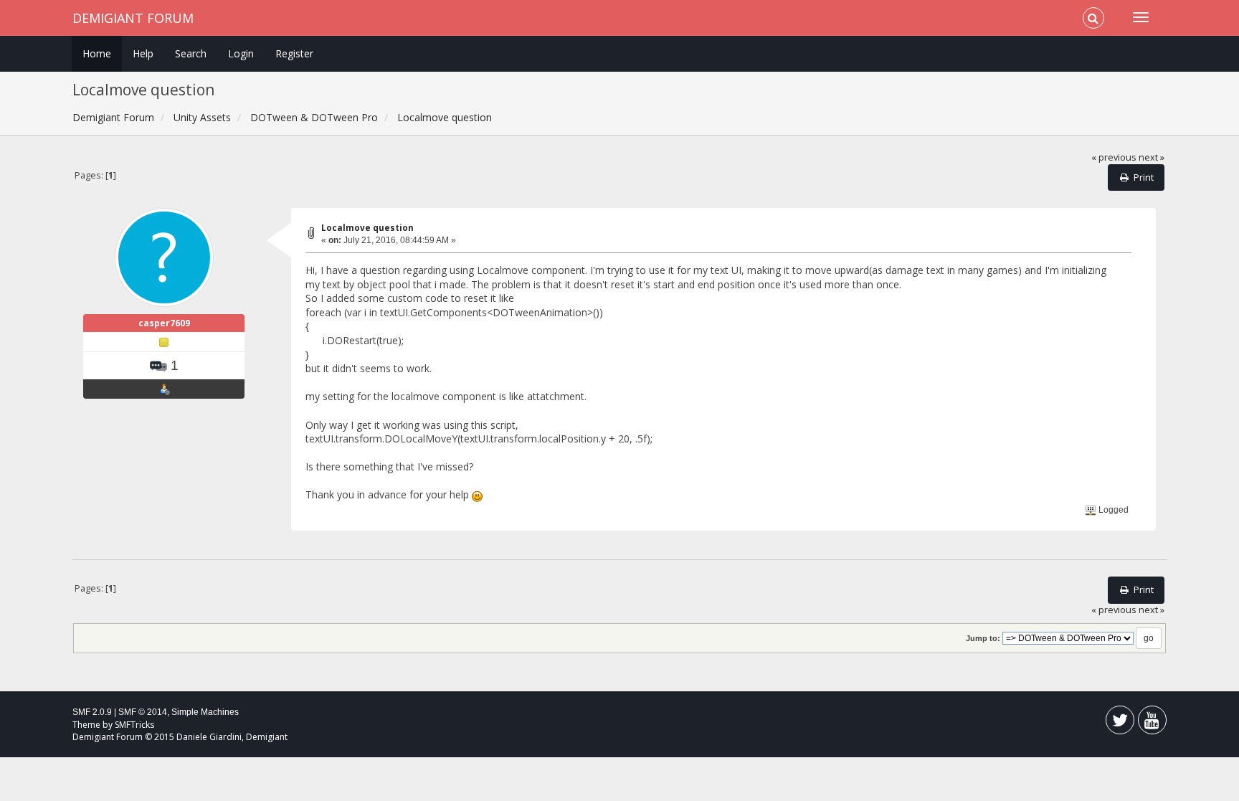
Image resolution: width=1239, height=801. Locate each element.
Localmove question (367, 227)
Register (294, 53)
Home (96, 53)
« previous (1113, 157)
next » (1151, 157)
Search (190, 53)
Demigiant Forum (133, 18)
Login (241, 53)
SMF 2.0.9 (92, 712)
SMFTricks (134, 725)
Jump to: (983, 638)
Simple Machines (205, 712)
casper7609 (164, 323)
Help (143, 53)
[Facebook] (1120, 723)
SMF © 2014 (142, 712)
